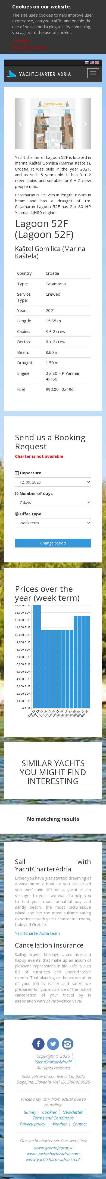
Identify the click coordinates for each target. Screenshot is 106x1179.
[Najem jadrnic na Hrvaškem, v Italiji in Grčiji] (87, 62)
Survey (30, 1112)
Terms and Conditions (52, 1118)
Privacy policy (32, 1124)
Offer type (29, 513)
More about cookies (29, 47)
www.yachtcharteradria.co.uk (53, 1159)
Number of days (35, 493)
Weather (59, 1124)
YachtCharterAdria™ (53, 1061)
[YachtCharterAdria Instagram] (67, 1043)
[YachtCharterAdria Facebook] (39, 1043)
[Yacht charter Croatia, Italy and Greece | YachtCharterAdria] (39, 73)
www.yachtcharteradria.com (52, 1153)
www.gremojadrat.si (53, 1147)
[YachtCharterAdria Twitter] (53, 1043)
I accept (20, 41)
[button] (20, 123)
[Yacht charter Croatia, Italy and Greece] (92, 62)
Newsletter (72, 1112)
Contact (79, 1124)
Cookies (49, 1112)
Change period (53, 543)
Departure (30, 472)
